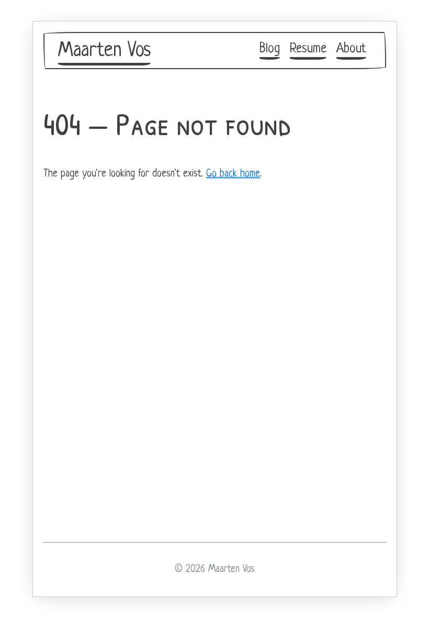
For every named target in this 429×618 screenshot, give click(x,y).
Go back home (233, 174)
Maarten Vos (104, 51)
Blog (269, 49)
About (351, 49)
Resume (308, 49)
